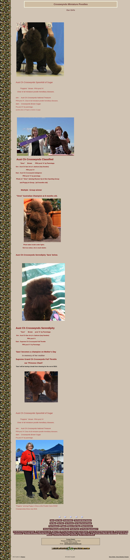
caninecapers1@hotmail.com (72, 543)
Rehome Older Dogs (74, 526)
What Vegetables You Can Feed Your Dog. (64, 533)
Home (52, 520)
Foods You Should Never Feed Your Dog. (101, 532)
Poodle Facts (74, 529)
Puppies (63, 526)
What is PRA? (57, 532)
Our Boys (53, 523)
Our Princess (69, 523)
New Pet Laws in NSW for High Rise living (105, 533)
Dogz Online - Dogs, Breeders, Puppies (119, 556)
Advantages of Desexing (51, 529)
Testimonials (74, 534)
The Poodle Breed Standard (83, 520)
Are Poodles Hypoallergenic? (89, 529)
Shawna (23, 556)
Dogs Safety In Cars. (85, 533)
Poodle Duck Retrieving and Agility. (24, 532)
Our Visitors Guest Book (87, 534)
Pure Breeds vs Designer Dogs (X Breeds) (75, 532)
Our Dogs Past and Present (83, 523)
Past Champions (54, 526)
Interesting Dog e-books (61, 534)
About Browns (64, 529)
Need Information (87, 526)
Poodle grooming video (44, 532)
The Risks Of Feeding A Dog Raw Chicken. (37, 533)
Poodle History (68, 520)
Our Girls (60, 523)
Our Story (59, 520)
